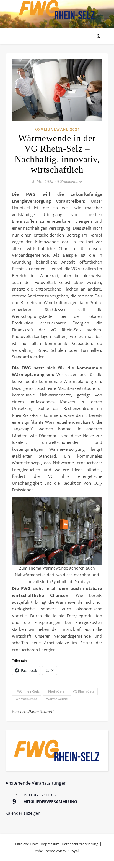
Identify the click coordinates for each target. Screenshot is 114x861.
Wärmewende (57, 698)
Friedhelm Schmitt (37, 711)
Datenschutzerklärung (80, 843)
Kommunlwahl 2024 (57, 129)
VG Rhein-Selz (83, 691)
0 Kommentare (69, 181)
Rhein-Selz (56, 691)
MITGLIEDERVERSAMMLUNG (50, 801)
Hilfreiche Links (26, 843)
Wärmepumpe (26, 698)
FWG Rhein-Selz (27, 691)
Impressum (50, 843)
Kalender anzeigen (23, 813)
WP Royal (71, 850)
